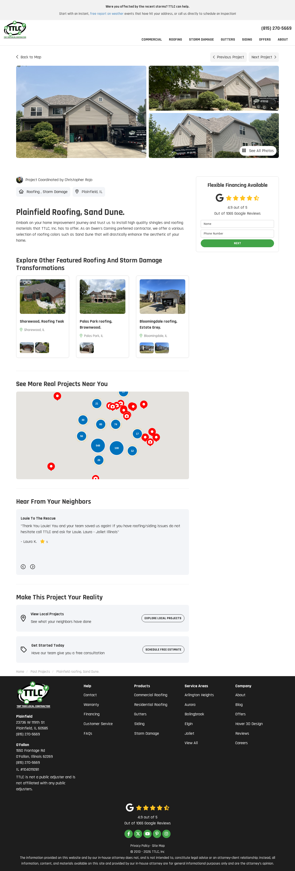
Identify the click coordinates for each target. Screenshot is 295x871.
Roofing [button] (175, 39)
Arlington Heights (199, 695)
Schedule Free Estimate (163, 650)
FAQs (88, 733)
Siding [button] (247, 39)
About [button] (283, 39)
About (240, 695)
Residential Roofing (150, 704)
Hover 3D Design (249, 723)
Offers (240, 714)
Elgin (189, 723)
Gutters (140, 714)
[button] (133, 407)
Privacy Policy (140, 846)
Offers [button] (265, 39)
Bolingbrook (194, 714)
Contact (90, 695)
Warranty (91, 704)
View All (191, 743)
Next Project (261, 57)
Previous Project (230, 57)
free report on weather (107, 14)
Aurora (190, 704)
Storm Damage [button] (201, 39)
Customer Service (98, 723)
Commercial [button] (152, 39)
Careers (241, 743)
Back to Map (31, 57)
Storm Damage (146, 733)
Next (237, 243)
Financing (92, 714)
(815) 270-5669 (32, 725)
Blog (239, 704)
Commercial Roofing (150, 695)
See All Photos (261, 150)
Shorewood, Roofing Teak (42, 321)
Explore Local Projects (163, 618)
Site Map (158, 846)
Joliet (189, 733)
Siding (139, 723)
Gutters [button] (228, 39)
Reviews (242, 733)
